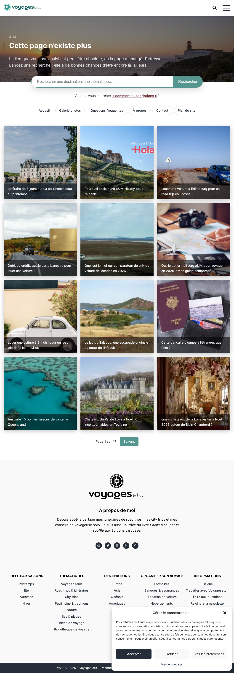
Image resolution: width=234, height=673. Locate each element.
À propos (140, 110)
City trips (72, 597)
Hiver (26, 603)
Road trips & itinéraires (72, 590)
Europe (117, 584)
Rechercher (187, 81)
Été (26, 590)
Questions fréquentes (106, 110)
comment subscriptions (135, 96)
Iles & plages (71, 616)
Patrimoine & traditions (72, 603)
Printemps (26, 584)
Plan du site (186, 110)
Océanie (117, 597)
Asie (117, 590)
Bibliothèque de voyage (71, 629)
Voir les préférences (209, 654)
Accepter (134, 654)
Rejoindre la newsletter (208, 603)
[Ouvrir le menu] (226, 8)
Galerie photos (70, 110)
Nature (72, 610)
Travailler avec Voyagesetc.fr (208, 590)
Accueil (44, 110)
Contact (162, 110)
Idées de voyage (71, 623)
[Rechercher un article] (214, 8)
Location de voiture (162, 597)
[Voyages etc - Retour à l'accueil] (22, 8)
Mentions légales (172, 664)
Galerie (207, 584)
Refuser (172, 654)
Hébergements (162, 603)
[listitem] (99, 545)
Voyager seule (71, 584)
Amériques (117, 603)
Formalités (162, 584)
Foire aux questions (207, 597)
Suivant (129, 441)
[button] (225, 613)
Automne (26, 597)
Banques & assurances (162, 590)
